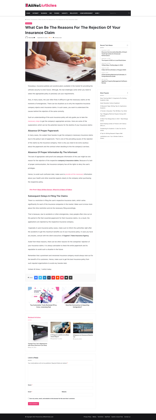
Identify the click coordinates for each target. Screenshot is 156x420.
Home (28, 13)
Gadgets (64, 13)
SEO (50, 13)
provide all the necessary (74, 174)
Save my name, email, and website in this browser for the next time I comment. (52, 398)
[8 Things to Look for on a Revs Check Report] (60, 327)
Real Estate (74, 13)
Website (64, 391)
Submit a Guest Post (117, 416)
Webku (94, 416)
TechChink (100, 416)
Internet (36, 13)
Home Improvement (86, 13)
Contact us (127, 416)
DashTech (107, 416)
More (97, 13)
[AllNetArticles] (41, 5)
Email (30, 391)
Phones (56, 13)
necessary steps (34, 121)
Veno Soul (31, 37)
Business (44, 13)
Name (30, 385)
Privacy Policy (87, 416)
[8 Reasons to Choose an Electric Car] (83, 327)
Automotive (34, 19)
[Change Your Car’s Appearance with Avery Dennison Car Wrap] (38, 332)
